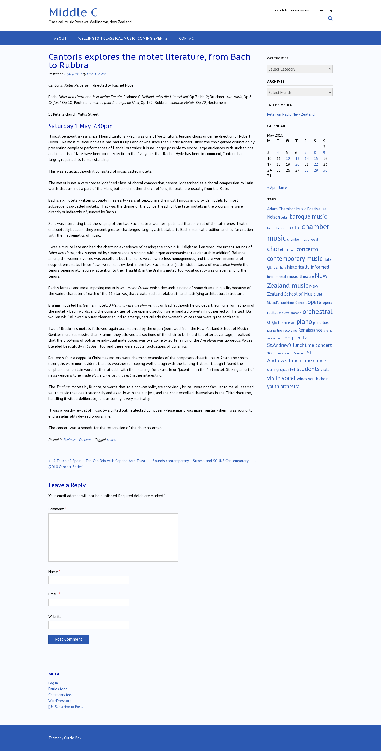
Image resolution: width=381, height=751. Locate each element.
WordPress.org (60, 700)
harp (283, 267)
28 (307, 170)
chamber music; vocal (302, 239)
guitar (273, 267)
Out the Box (72, 738)
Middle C (73, 12)
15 (316, 158)
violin (273, 378)
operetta (284, 313)
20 (297, 164)
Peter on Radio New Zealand (291, 114)
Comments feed (60, 694)
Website (55, 616)
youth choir (318, 378)
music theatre (300, 276)
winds (302, 378)
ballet (284, 217)
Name (54, 571)
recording (290, 330)
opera (315, 301)
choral (111, 439)
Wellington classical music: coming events (123, 38)
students (308, 369)
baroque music (308, 216)
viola (325, 369)
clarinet (290, 250)
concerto (307, 249)
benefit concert (278, 228)
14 (307, 158)
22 (316, 164)
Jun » (283, 187)
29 (316, 170)
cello (295, 227)
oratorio (295, 313)
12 (288, 158)
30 (325, 170)
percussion (288, 323)
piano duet (321, 322)
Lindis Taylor (96, 73)
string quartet (281, 369)
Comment (57, 509)
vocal (288, 378)
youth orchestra (283, 386)
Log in (53, 682)
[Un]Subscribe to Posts (65, 706)
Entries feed (57, 688)
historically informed (308, 267)
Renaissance (310, 330)
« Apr (271, 187)
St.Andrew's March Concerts (286, 353)
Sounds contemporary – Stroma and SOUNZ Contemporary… (204, 460)
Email (54, 594)
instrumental (276, 276)
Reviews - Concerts (77, 439)
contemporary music (294, 258)
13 (297, 158)
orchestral (317, 311)
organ (274, 321)
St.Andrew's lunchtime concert (299, 345)
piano (304, 321)
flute (327, 259)
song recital (295, 337)
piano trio (274, 330)
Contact (187, 38)
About (60, 38)
